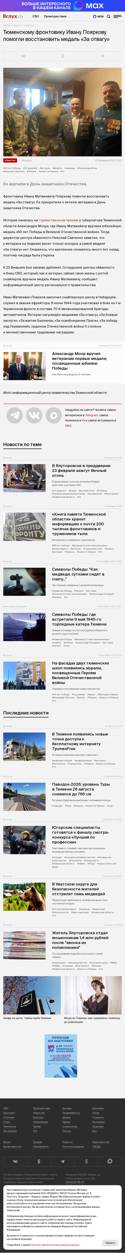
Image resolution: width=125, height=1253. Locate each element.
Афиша (66, 1122)
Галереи (37, 1142)
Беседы (67, 1108)
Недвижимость (71, 1113)
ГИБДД (96, 1146)
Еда (94, 1131)
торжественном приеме (58, 220)
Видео (7, 1142)
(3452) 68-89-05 (75, 1182)
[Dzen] (86, 1161)
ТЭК (35, 1131)
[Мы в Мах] (98, 16)
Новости (17, 25)
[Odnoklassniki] (38, 1161)
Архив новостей (12, 1146)
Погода (66, 1131)
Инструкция (10, 1131)
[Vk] (15, 1161)
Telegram (91, 415)
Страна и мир (69, 1126)
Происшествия (55, 16)
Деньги (66, 1117)
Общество (29, 25)
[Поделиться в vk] (23, 56)
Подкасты (98, 1117)
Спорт (6, 1122)
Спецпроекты (41, 1146)
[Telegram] (62, 1161)
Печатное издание (73, 1146)
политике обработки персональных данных (54, 1245)
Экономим (98, 1108)
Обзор (95, 1113)
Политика (8, 1117)
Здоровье (98, 1126)
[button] (10, 152)
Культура (38, 1117)
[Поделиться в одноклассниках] (62, 56)
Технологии (9, 1126)
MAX (68, 425)
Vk (83, 420)
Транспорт (9, 1113)
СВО (36, 16)
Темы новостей (100, 1142)
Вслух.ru (13, 16)
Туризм (37, 1126)
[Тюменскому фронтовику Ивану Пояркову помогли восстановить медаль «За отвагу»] (62, 112)
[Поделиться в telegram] (102, 56)
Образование (40, 1122)
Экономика (98, 1122)
